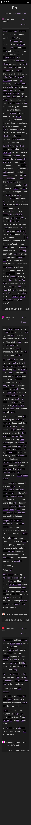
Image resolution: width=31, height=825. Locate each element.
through (23, 640)
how (14, 67)
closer (5, 660)
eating (5, 466)
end (25, 185)
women (13, 113)
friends (15, 674)
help (11, 581)
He (4, 674)
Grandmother (11, 452)
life (16, 146)
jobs (8, 97)
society (25, 534)
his (11, 674)
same (19, 469)
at (18, 113)
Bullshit (15, 296)
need (5, 149)
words (10, 300)
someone (20, 61)
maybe (11, 506)
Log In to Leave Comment (17, 309)
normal (19, 71)
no (21, 41)
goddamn (12, 31)
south (16, 254)
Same (11, 77)
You (17, 420)
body (5, 386)
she (19, 462)
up (18, 195)
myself (12, 412)
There (15, 87)
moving (10, 179)
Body (11, 360)
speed (15, 41)
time (5, 205)
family (22, 162)
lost (13, 38)
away (15, 670)
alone (12, 643)
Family (6, 100)
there (12, 538)
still (16, 215)
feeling (5, 490)
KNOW (21, 77)
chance (8, 681)
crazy (20, 366)
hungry (16, 714)
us (26, 677)
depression (7, 462)
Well (5, 31)
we (4, 469)
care (5, 412)
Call (7, 396)
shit (15, 48)
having (21, 490)
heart (5, 402)
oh (7, 745)
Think (14, 97)
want (11, 90)
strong (12, 386)
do (14, 156)
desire (21, 44)
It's (4, 360)
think (6, 136)
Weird (16, 188)
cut (13, 221)
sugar (5, 443)
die (13, 376)
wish (6, 711)
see (20, 420)
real (8, 332)
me (4, 57)
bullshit (6, 146)
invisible (10, 513)
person (6, 720)
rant (12, 335)
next (8, 420)
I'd (23, 396)
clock (13, 218)
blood (8, 436)
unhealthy (18, 561)
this (18, 139)
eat (6, 228)
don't (25, 64)
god (17, 720)
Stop (5, 575)
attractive (7, 93)
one (19, 116)
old (19, 405)
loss (14, 182)
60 (23, 402)
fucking (11, 575)
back (23, 231)
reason (6, 156)
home (12, 409)
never (5, 290)
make (23, 369)
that (4, 260)
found (21, 90)
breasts (24, 247)
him (20, 666)
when (5, 90)
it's (8, 597)
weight (5, 175)
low (4, 436)
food (5, 591)
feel (4, 48)
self (26, 332)
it (16, 31)
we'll (17, 681)
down (17, 221)
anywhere (7, 71)
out (12, 366)
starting (23, 251)
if (15, 77)
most (14, 392)
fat (7, 345)
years (11, 373)
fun (6, 77)
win (19, 728)
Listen (25, 24)
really (18, 84)
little (25, 352)
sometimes (10, 57)
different (20, 496)
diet (24, 175)
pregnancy (20, 257)
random (18, 379)
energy (11, 493)
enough (6, 389)
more (5, 51)
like (12, 48)
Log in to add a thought (19, 13)
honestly (6, 496)
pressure (13, 277)
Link (26, 19)
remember (8, 640)
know (6, 64)
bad (8, 578)
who (24, 159)
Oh (22, 218)
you (13, 103)
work (18, 218)
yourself (17, 604)
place (5, 247)
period (5, 208)
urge (19, 342)
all (23, 97)
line (15, 513)
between (21, 513)
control (6, 215)
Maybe (22, 296)
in (8, 103)
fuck (10, 67)
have (24, 48)
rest (7, 231)
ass (10, 345)
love (9, 152)
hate (5, 524)
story (5, 699)
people (18, 136)
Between (22, 31)
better (11, 490)
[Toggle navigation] (28, 1)
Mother (18, 449)
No (11, 41)
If (17, 57)
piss (13, 594)
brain (9, 392)
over (14, 345)
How (24, 663)
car (20, 376)
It (24, 237)
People (6, 520)
